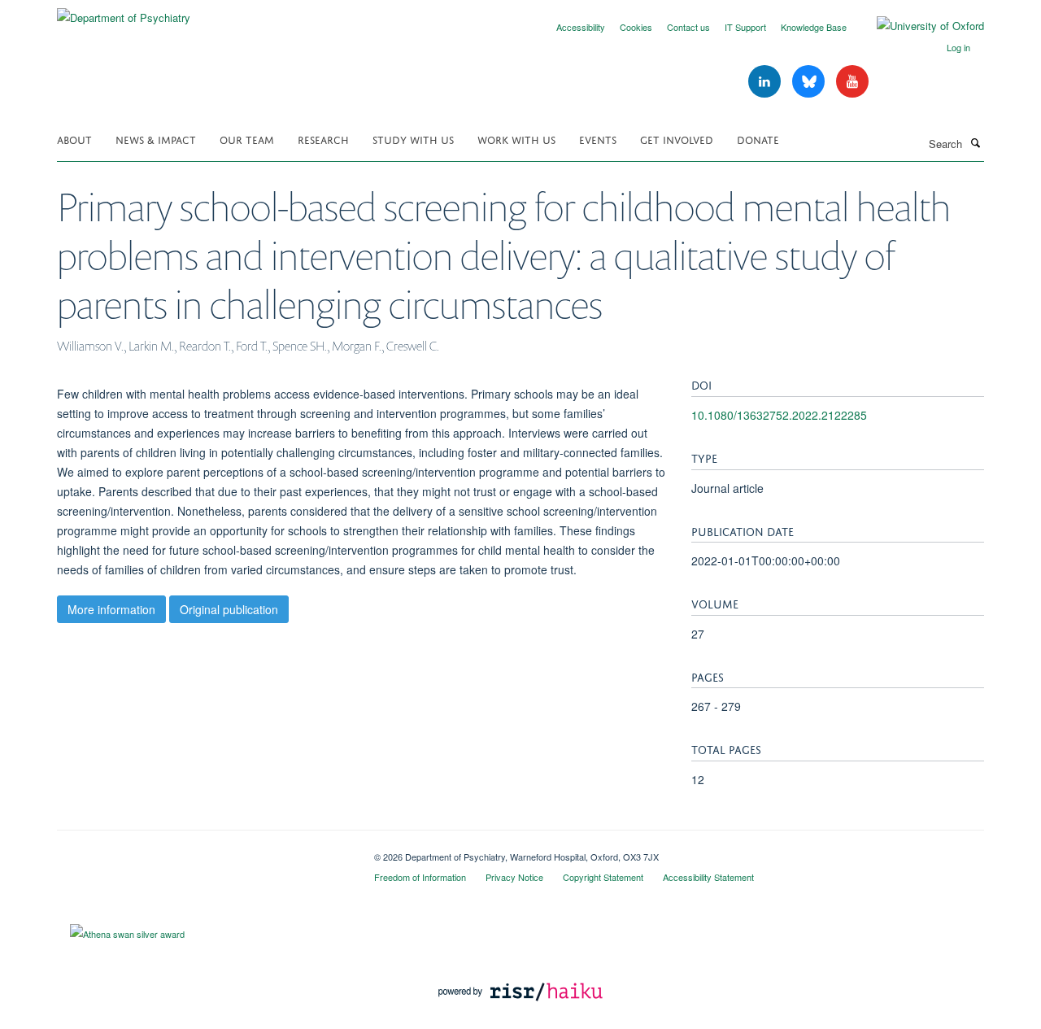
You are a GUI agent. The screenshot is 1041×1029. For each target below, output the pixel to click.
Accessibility (580, 26)
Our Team (247, 138)
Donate (758, 138)
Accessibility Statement (708, 876)
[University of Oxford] (918, 26)
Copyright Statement (603, 876)
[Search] (975, 142)
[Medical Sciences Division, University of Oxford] (203, 851)
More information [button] (111, 609)
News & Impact (155, 138)
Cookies (636, 26)
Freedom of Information (420, 876)
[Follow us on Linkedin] (766, 81)
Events (597, 138)
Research (323, 138)
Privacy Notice (514, 876)
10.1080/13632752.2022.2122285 (779, 415)
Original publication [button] (229, 609)
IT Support (745, 26)
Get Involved (676, 138)
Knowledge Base (814, 26)
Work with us (516, 138)
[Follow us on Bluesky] (810, 81)
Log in (958, 47)
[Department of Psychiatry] (123, 12)
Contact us (688, 26)
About (74, 138)
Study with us (413, 138)
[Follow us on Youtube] (852, 81)
